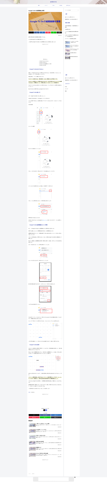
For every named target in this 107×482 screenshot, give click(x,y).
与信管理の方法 (67, 29)
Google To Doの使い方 (43, 62)
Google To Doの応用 (43, 65)
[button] (59, 32)
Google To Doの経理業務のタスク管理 (45, 63)
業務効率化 (33, 392)
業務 (29, 392)
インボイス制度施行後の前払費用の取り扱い (72, 32)
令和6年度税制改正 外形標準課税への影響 (71, 26)
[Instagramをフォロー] (46, 410)
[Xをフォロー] (44, 410)
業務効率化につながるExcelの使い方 (71, 19)
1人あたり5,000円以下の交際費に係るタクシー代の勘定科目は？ (72, 36)
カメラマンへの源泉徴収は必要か (70, 38)
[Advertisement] (45, 51)
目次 (44, 59)
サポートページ (44, 220)
